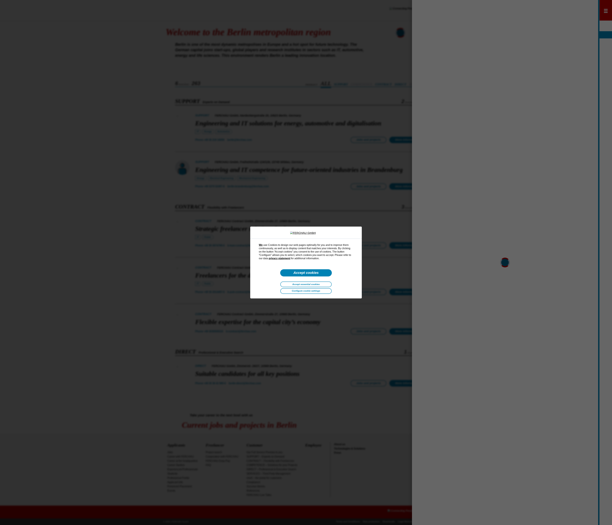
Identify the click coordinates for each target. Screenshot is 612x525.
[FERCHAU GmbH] (306, 233)
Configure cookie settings (306, 291)
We (261, 244)
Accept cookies (306, 273)
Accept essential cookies (306, 284)
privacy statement (279, 258)
